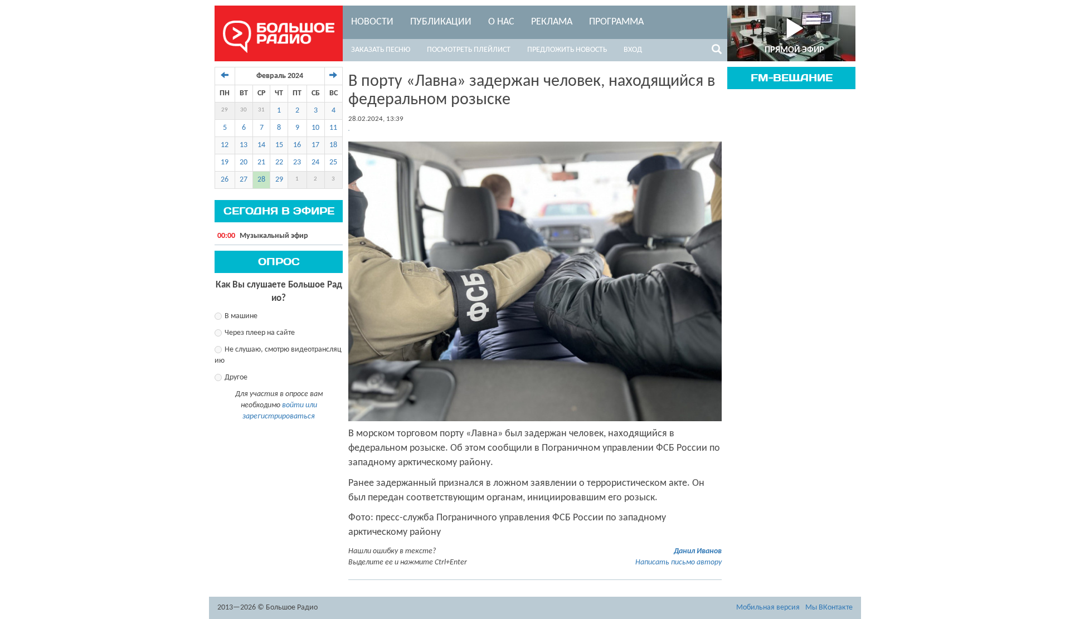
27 (243, 180)
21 (261, 162)
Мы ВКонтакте (829, 607)
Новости (372, 22)
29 (224, 110)
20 (243, 162)
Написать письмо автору (678, 562)
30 (243, 110)
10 (315, 128)
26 (224, 180)
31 (261, 110)
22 (279, 162)
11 (333, 128)
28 (261, 180)
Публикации (440, 22)
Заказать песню (380, 50)
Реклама (551, 22)
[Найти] (717, 51)
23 (297, 162)
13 (243, 145)
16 (297, 145)
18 (333, 145)
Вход (633, 50)
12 (224, 145)
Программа (616, 22)
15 (279, 145)
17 (315, 145)
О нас (501, 22)
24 (315, 162)
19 (224, 162)
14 (261, 145)
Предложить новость (567, 50)
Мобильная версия (768, 607)
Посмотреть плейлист (468, 50)
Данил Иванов (698, 551)
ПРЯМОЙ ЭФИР (794, 50)
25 (333, 162)
